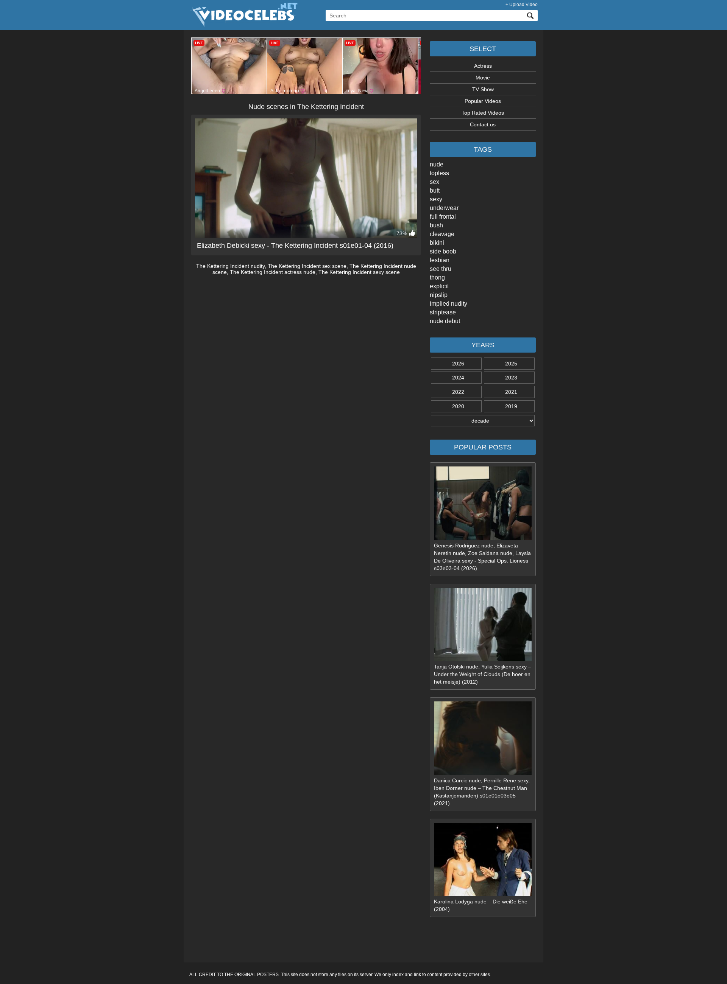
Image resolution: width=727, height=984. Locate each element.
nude (436, 164)
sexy (436, 199)
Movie (483, 78)
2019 (511, 406)
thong (437, 277)
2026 (458, 364)
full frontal (443, 216)
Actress (483, 66)
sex (434, 182)
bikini (437, 242)
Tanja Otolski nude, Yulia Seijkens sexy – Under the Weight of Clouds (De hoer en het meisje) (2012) (482, 674)
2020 (458, 406)
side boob (443, 251)
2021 (511, 392)
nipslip (439, 295)
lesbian (439, 260)
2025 (511, 364)
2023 (511, 378)
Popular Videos (483, 101)
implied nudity (448, 303)
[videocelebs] (243, 25)
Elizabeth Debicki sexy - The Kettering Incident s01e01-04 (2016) (295, 245)
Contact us (483, 124)
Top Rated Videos (483, 113)
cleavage (442, 234)
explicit (439, 286)
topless (439, 173)
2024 (458, 378)
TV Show (483, 89)
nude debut (445, 321)
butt (435, 190)
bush (436, 225)
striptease (443, 312)
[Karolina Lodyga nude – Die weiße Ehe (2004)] (483, 894)
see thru (440, 269)
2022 (458, 392)
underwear (444, 208)
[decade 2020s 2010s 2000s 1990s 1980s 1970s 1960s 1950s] (483, 421)
